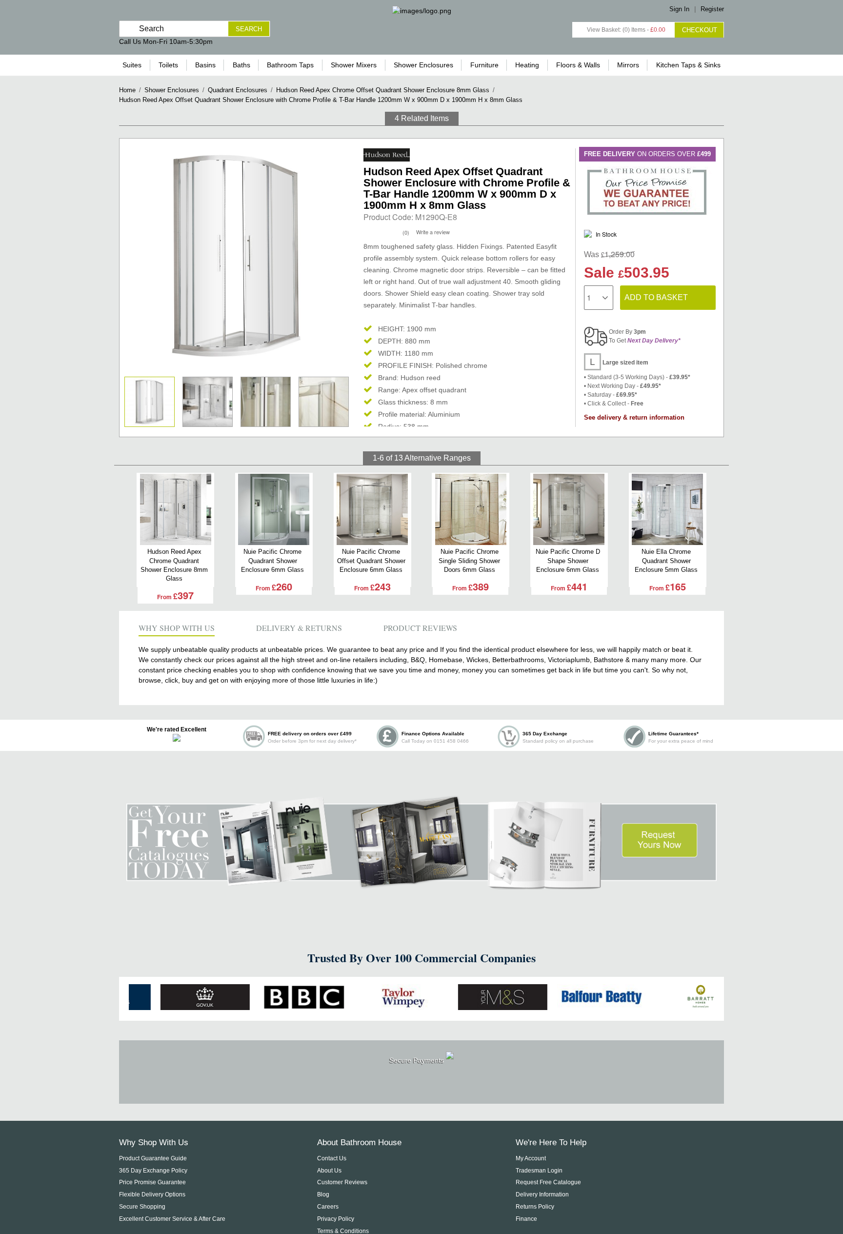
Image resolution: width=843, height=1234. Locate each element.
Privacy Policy (335, 1219)
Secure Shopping (142, 1207)
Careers (328, 1207)
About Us (329, 1170)
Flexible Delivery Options (152, 1194)
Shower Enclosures (171, 90)
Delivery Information (542, 1194)
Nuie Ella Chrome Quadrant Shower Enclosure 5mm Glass (666, 560)
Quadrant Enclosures (237, 90)
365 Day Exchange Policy (153, 1170)
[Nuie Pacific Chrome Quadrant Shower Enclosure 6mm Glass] (274, 509)
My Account (531, 1158)
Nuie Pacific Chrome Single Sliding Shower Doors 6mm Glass (469, 560)
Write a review (433, 232)
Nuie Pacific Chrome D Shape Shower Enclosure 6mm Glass (568, 560)
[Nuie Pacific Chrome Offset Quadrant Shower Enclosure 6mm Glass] (372, 509)
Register (712, 9)
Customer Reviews (342, 1182)
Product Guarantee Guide (153, 1158)
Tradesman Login (539, 1170)
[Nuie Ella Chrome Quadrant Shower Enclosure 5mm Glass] (667, 509)
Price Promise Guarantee (152, 1182)
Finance (526, 1219)
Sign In (679, 9)
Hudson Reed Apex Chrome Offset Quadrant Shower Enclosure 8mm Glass (382, 90)
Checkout (699, 30)
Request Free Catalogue (548, 1182)
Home (127, 90)
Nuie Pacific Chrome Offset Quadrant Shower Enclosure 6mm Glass (371, 560)
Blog (323, 1194)
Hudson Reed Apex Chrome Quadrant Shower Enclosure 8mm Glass (174, 565)
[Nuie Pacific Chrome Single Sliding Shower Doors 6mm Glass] (470, 509)
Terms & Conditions (343, 1231)
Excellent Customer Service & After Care (172, 1219)
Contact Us (331, 1158)
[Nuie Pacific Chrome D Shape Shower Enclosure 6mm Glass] (569, 509)
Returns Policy (535, 1207)
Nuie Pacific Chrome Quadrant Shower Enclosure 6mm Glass (272, 560)
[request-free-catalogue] (421, 884)
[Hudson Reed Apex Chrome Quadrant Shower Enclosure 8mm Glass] (175, 509)
